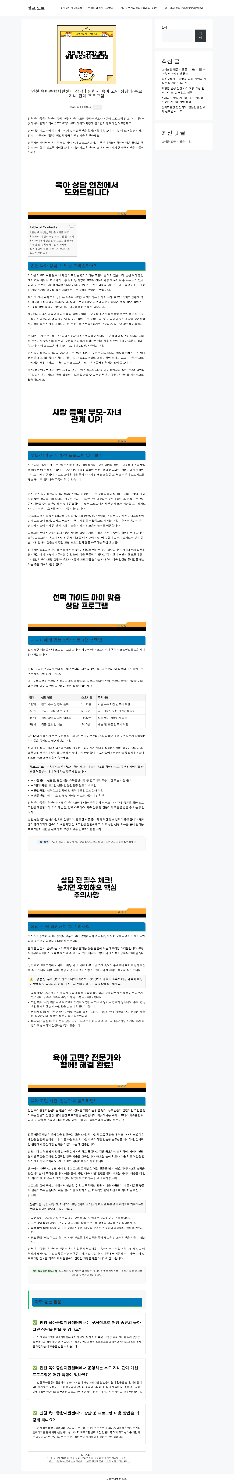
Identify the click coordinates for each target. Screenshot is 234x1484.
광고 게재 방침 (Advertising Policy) (184, 7)
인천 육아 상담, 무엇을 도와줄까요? (51, 232)
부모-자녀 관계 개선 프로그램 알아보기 (53, 236)
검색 (164, 27)
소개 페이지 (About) (71, 7)
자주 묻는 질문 (40, 252)
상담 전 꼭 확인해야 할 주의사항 (49, 244)
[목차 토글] (70, 227)
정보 (87, 1455)
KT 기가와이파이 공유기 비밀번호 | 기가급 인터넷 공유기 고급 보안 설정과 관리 (88, 1461)
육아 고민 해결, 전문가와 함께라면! (51, 248)
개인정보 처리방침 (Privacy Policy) (139, 7)
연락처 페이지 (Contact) (101, 7)
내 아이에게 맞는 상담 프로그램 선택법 (53, 240)
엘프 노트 (36, 8)
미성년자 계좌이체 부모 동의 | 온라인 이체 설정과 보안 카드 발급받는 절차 (88, 1458)
